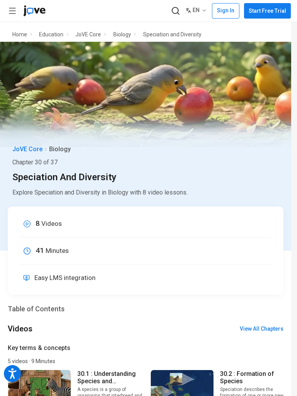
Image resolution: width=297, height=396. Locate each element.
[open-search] (175, 11)
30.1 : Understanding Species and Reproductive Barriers (108, 377)
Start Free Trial (267, 11)
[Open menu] (12, 11)
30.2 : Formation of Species (247, 377)
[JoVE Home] (34, 10)
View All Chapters (261, 329)
